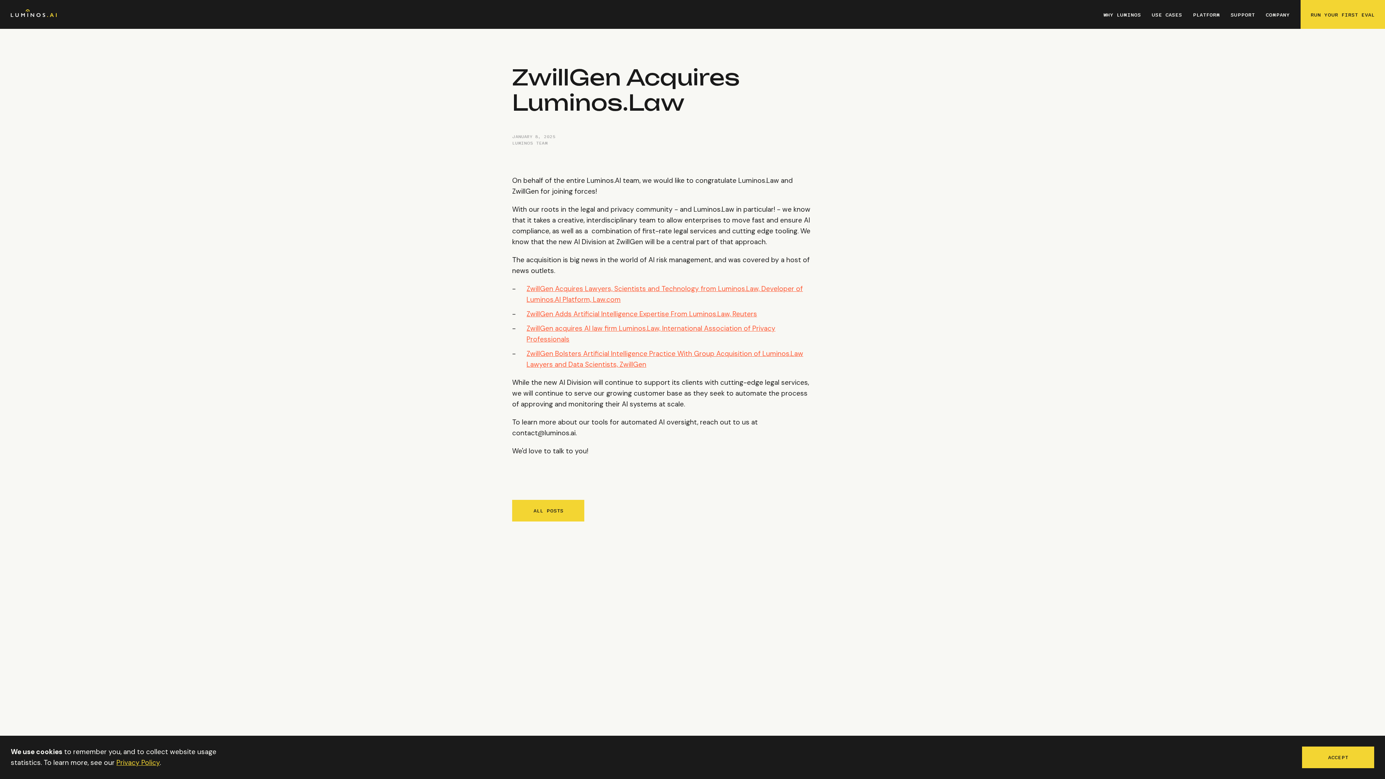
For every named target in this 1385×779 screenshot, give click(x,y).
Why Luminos (1122, 15)
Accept (1338, 757)
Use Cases (1167, 15)
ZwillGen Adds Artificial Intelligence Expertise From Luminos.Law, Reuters (642, 313)
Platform (1206, 15)
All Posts (548, 510)
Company (1278, 15)
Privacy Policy (138, 762)
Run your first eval (1343, 15)
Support (1243, 15)
